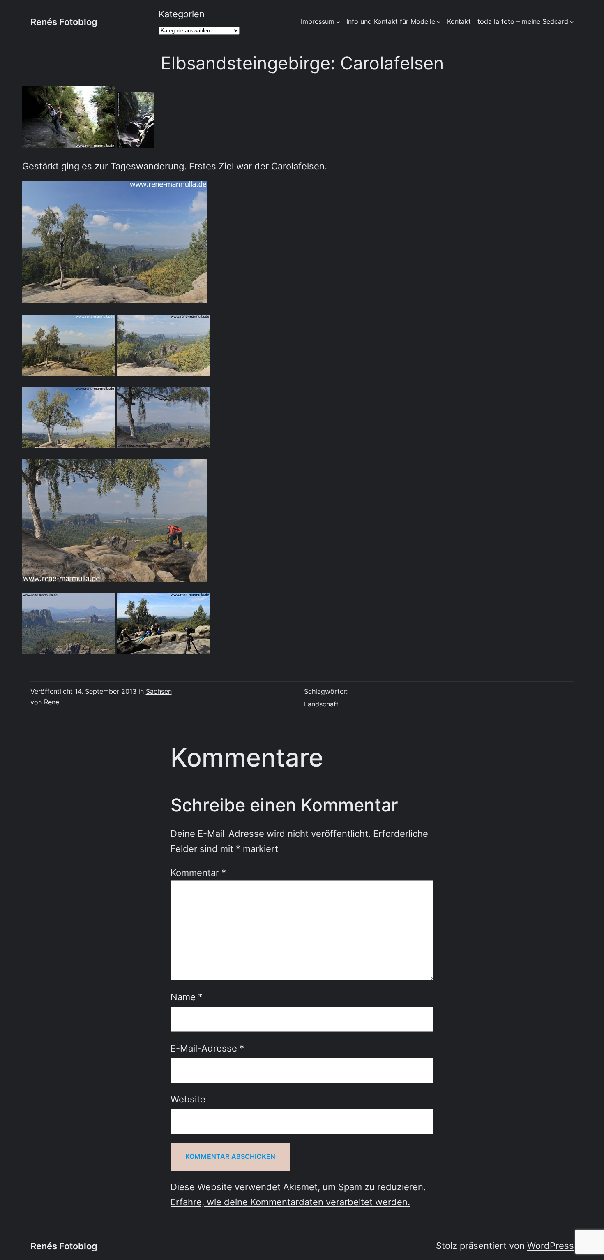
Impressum (317, 21)
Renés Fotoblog (63, 21)
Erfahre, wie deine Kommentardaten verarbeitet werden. (290, 1202)
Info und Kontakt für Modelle (390, 21)
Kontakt (459, 21)
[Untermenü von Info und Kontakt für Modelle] (438, 21)
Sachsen (159, 691)
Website (188, 1099)
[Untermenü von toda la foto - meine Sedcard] (572, 21)
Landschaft (321, 704)
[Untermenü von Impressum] (338, 21)
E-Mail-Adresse (207, 1048)
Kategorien (182, 14)
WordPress (550, 1245)
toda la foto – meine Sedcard (522, 21)
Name (187, 996)
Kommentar (198, 872)
